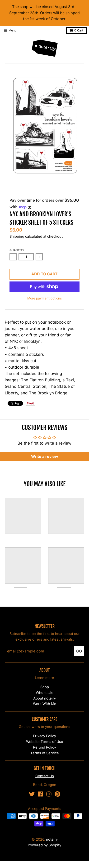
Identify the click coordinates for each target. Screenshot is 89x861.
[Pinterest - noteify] (57, 794)
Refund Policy (44, 747)
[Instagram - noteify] (49, 794)
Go (79, 651)
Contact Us (44, 776)
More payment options (44, 298)
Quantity (16, 250)
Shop (44, 687)
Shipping (16, 236)
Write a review (44, 456)
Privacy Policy (44, 736)
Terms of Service (44, 753)
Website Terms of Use (44, 742)
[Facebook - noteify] (40, 794)
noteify (52, 839)
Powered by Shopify (44, 845)
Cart (78, 30)
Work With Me (44, 704)
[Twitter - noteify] (32, 794)
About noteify (44, 698)
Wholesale (44, 693)
